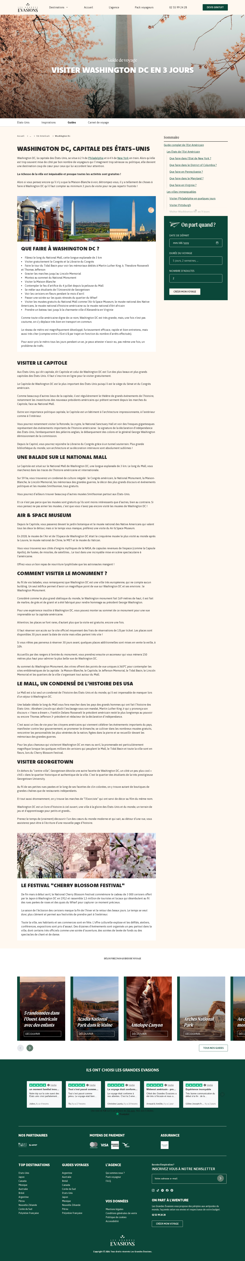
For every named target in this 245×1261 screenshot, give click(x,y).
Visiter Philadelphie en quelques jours (193, 198)
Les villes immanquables (181, 191)
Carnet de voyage (98, 122)
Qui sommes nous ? (115, 1173)
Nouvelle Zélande (27, 1205)
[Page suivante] (29, 1048)
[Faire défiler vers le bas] (196, 210)
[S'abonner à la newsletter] (220, 1178)
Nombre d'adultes (181, 270)
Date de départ (179, 235)
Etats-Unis (23, 1173)
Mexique (22, 1185)
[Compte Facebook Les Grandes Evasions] (167, 1191)
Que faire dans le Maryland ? (187, 178)
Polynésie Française (28, 1213)
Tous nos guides (213, 1048)
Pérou (21, 1201)
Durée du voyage (180, 253)
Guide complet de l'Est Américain (184, 144)
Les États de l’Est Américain (183, 151)
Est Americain (43, 136)
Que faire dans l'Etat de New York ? (190, 158)
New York (123, 158)
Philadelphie (96, 158)
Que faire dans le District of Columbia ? (193, 165)
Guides (72, 122)
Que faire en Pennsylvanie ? (186, 171)
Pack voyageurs (144, 7)
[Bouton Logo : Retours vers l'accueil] (27, 7)
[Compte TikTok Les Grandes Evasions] (157, 1191)
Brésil (21, 1193)
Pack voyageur (113, 1177)
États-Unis (23, 122)
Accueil (88, 7)
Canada (22, 1181)
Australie (23, 1189)
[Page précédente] (20, 1048)
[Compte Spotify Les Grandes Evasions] (162, 1191)
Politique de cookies (116, 1217)
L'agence (114, 7)
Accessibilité (112, 1221)
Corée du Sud (25, 1209)
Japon (21, 1177)
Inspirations (49, 122)
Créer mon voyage (185, 291)
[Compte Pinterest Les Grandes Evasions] (171, 1191)
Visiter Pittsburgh (180, 205)
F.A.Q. (108, 1181)
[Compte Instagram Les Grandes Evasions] (153, 1191)
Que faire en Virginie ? (183, 185)
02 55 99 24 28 (178, 7)
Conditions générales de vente (121, 1213)
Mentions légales (114, 1209)
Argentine (23, 1197)
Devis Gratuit (215, 7)
